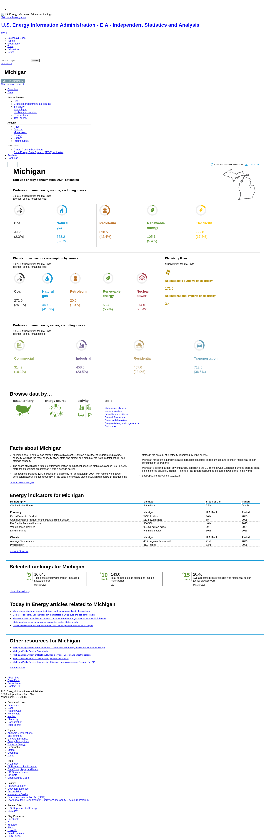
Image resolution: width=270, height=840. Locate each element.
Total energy (20, 118)
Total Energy (14, 725)
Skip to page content (12, 84)
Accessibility (14, 791)
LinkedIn (12, 830)
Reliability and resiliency (116, 414)
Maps (11, 755)
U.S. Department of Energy (22, 808)
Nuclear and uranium (25, 112)
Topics (11, 40)
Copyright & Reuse (18, 788)
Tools (10, 46)
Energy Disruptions (18, 741)
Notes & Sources (19, 551)
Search (35, 60)
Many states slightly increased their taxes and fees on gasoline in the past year (52, 611)
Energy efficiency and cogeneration (122, 423)
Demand (18, 129)
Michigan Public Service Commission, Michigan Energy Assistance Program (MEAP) (54, 662)
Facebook (13, 819)
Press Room (14, 683)
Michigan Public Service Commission (31, 651)
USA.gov (13, 811)
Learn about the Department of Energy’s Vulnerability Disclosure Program (48, 800)
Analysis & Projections (20, 733)
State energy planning (115, 408)
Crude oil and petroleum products (32, 104)
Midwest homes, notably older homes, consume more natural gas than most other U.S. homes (59, 618)
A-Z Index (13, 763)
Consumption (15, 722)
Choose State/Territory (13, 81)
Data (10, 92)
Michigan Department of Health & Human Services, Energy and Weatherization (52, 655)
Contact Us (14, 686)
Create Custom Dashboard (28, 149)
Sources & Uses (16, 38)
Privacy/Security (16, 786)
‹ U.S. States (6, 64)
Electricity (19, 106)
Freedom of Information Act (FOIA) (26, 797)
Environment (111, 426)
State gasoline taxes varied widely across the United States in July (45, 622)
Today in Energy (16, 744)
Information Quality (18, 794)
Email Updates (16, 833)
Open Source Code (18, 777)
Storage (18, 135)
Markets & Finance (18, 738)
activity (83, 400)
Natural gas (20, 109)
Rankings (13, 158)
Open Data (14, 680)
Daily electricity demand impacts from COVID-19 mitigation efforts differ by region (53, 625)
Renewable (14, 713)
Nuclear (12, 716)
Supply (18, 138)
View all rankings (19, 591)
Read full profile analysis (22, 482)
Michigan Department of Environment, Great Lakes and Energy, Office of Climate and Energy (59, 647)
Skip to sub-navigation (13, 17)
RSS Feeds (14, 836)
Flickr (11, 827)
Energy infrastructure (115, 417)
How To (12, 164)
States (11, 750)
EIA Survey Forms (18, 772)
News (11, 52)
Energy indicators (113, 411)
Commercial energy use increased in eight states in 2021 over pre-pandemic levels (54, 614)
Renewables (21, 115)
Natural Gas (14, 710)
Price (17, 126)
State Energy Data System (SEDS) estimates (38, 152)
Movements (20, 132)
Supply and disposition (116, 420)
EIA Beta (12, 775)
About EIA (13, 677)
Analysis (12, 155)
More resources (17, 667)
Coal (16, 101)
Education (13, 49)
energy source (55, 400)
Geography (14, 43)
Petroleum (13, 705)
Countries (13, 752)
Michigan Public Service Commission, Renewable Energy (41, 658)
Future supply (21, 140)
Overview (13, 89)
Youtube (12, 824)
